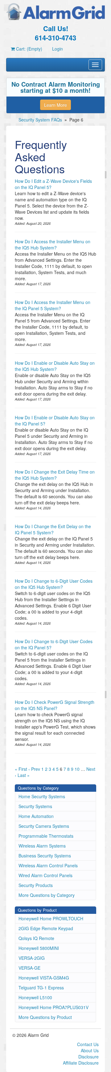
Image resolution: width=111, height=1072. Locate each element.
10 (77, 769)
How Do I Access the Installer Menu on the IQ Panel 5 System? (52, 305)
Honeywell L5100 (35, 997)
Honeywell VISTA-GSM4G (43, 978)
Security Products (35, 885)
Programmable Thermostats (45, 836)
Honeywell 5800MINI (38, 948)
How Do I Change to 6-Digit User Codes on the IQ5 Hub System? (53, 584)
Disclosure (88, 1057)
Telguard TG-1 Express (41, 987)
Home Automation (36, 816)
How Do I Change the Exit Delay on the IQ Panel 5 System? (53, 529)
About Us (90, 1050)
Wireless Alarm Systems (42, 846)
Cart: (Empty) (28, 49)
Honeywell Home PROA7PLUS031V (53, 1007)
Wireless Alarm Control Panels (48, 865)
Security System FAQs (40, 120)
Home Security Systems (41, 796)
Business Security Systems (44, 855)
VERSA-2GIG (31, 958)
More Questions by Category (46, 895)
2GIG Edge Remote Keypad (45, 928)
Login (57, 49)
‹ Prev (34, 769)
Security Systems (35, 806)
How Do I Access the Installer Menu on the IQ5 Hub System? (52, 244)
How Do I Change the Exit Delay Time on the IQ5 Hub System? (55, 475)
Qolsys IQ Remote (36, 938)
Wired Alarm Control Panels (45, 875)
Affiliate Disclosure (81, 1063)
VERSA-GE (29, 968)
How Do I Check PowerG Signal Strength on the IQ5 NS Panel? (54, 705)
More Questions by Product (45, 1017)
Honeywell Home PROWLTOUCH (50, 918)
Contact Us (88, 1044)
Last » (24, 775)
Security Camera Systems (43, 826)
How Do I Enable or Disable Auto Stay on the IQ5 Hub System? (55, 366)
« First (21, 769)
